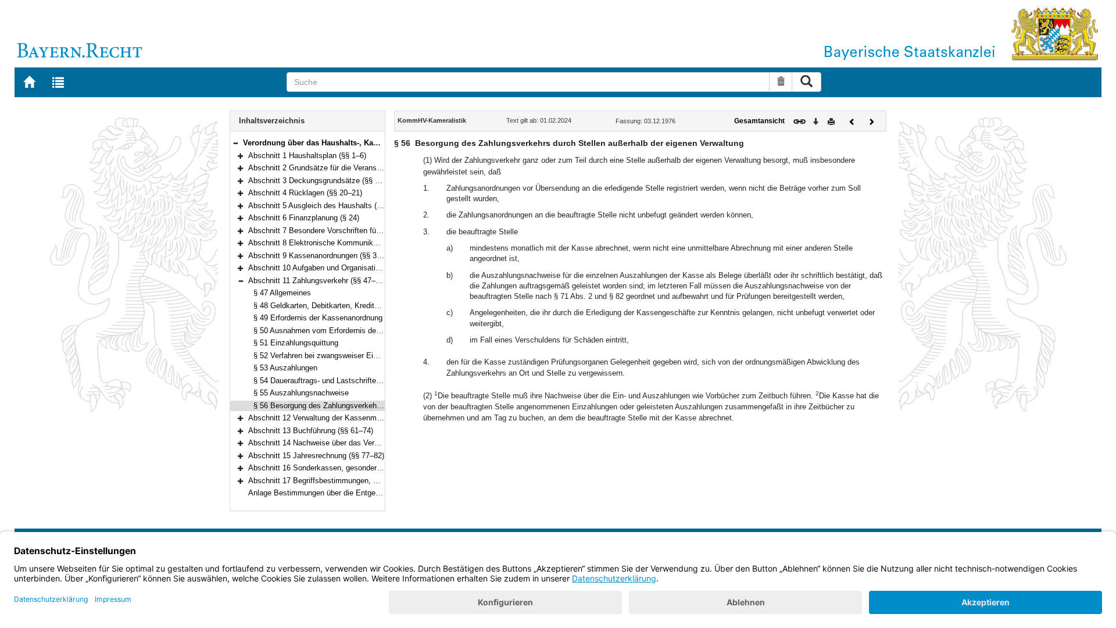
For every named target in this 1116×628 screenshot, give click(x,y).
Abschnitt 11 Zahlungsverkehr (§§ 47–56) (317, 280)
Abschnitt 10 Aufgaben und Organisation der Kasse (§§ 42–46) (353, 267)
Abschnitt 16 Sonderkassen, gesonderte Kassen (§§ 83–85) (348, 467)
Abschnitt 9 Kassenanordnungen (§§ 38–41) (321, 255)
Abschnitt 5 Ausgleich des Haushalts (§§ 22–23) (329, 205)
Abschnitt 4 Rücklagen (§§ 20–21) (305, 192)
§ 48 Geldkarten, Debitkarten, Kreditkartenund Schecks (346, 305)
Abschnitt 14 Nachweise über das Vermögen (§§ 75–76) (341, 442)
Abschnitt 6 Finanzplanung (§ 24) (303, 217)
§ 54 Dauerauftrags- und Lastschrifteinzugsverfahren (341, 380)
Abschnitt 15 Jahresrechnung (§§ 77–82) (316, 455)
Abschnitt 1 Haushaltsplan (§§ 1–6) (307, 155)
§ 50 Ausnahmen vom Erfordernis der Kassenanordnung (347, 330)
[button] (235, 142)
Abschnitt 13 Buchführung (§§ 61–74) (310, 430)
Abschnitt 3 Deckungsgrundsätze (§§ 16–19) (323, 180)
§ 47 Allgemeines (282, 292)
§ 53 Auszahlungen (285, 367)
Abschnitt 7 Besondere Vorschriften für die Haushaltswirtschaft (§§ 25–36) (372, 230)
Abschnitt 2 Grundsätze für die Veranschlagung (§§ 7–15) (344, 167)
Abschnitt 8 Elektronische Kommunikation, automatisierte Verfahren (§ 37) (373, 242)
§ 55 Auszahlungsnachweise (301, 392)
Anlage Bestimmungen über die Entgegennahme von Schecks (352, 492)
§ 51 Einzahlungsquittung (295, 342)
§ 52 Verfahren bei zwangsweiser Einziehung (328, 355)
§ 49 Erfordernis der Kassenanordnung (317, 317)
